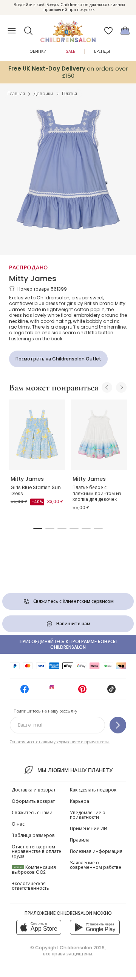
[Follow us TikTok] (111, 691)
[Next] (121, 387)
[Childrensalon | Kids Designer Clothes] (68, 28)
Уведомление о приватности (87, 814)
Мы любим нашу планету (74, 770)
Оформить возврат (33, 801)
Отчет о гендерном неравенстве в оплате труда (36, 851)
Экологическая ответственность (30, 885)
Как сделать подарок (93, 790)
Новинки (36, 51)
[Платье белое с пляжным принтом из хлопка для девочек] (99, 435)
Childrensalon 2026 (82, 947)
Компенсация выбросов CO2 (34, 869)
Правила (80, 840)
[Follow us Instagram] (53, 691)
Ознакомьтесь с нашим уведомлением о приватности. (60, 742)
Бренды (102, 51)
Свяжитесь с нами (32, 812)
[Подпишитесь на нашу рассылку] (118, 725)
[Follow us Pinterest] (82, 691)
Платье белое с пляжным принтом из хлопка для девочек (97, 493)
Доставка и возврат (34, 790)
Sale (70, 51)
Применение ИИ (88, 828)
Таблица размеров (33, 835)
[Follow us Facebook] (24, 691)
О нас (18, 824)
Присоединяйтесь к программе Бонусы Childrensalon (68, 644)
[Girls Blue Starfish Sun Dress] (37, 435)
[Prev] (107, 387)
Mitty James (32, 278)
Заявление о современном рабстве (95, 864)
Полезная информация (96, 851)
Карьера (79, 801)
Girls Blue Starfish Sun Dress (36, 490)
